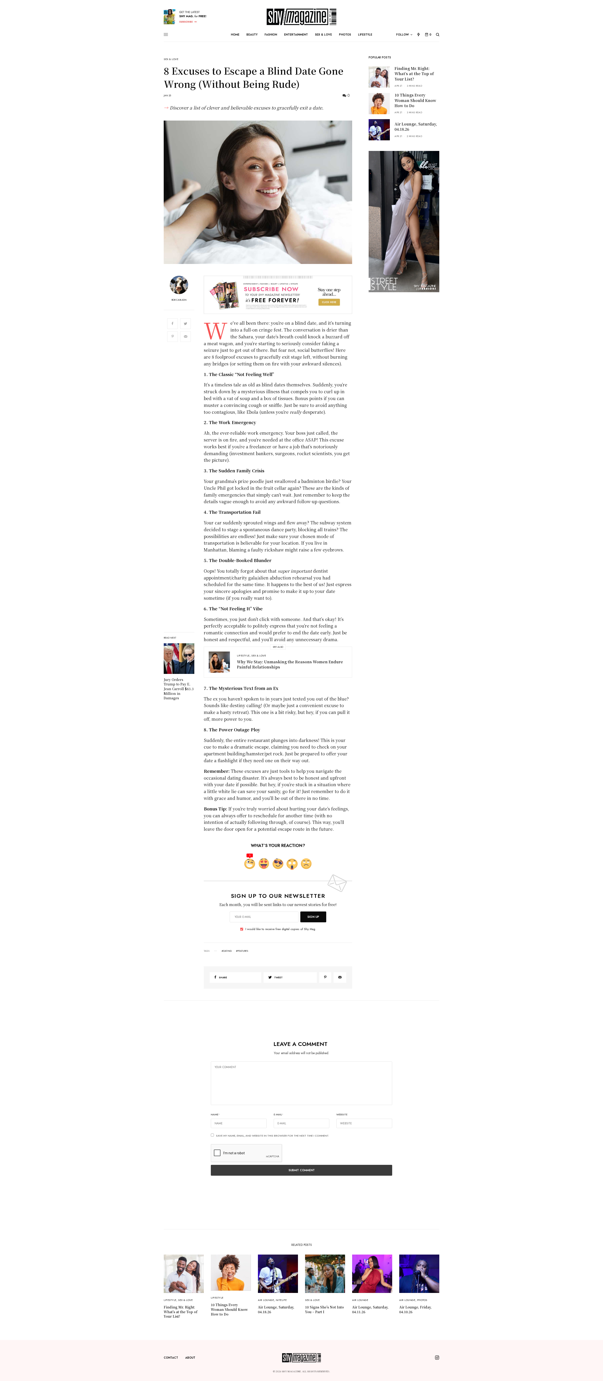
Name (215, 1114)
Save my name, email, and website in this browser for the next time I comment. (272, 1136)
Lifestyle (243, 655)
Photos (422, 1300)
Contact (171, 1358)
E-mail (278, 1114)
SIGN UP (313, 917)
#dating (227, 951)
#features (242, 951)
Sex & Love (171, 59)
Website (341, 1114)
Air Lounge (266, 1300)
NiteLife (281, 1300)
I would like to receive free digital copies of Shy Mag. (280, 929)
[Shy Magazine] (301, 16)
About (190, 1358)
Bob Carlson (179, 300)
